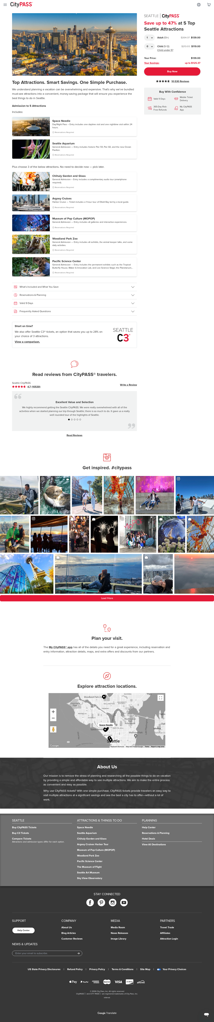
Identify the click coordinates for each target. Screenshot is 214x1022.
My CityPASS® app (61, 647)
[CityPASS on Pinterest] (101, 902)
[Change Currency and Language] (199, 4)
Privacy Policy (97, 969)
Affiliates (165, 933)
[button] (74, 126)
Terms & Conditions (122, 969)
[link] (28, 387)
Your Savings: (151, 63)
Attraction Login (169, 938)
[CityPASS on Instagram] (112, 902)
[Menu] (5, 4)
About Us (66, 927)
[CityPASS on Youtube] (124, 902)
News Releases (119, 933)
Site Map (145, 969)
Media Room (118, 927)
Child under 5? (165, 50)
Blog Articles (68, 933)
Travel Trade (167, 927)
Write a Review (128, 384)
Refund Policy (75, 969)
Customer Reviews (72, 938)
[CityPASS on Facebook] (90, 902)
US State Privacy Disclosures (44, 969)
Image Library (118, 938)
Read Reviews (74, 435)
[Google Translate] (107, 1013)
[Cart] (209, 4)
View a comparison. (27, 341)
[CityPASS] (21, 5)
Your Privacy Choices (174, 969)
